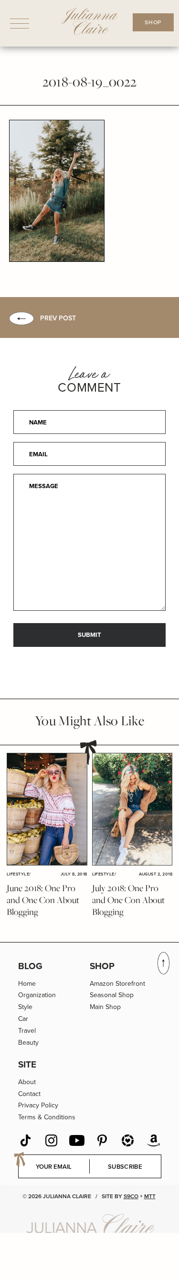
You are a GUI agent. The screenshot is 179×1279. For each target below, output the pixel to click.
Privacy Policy (38, 1105)
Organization (37, 995)
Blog (30, 966)
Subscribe (125, 1166)
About (27, 1082)
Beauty (28, 1043)
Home (27, 984)
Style (25, 1007)
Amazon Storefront (117, 984)
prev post (58, 318)
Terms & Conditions (46, 1117)
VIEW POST (46, 810)
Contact (29, 1094)
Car (23, 1019)
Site (27, 1064)
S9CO (131, 1196)
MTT (150, 1196)
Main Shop (105, 1007)
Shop (102, 966)
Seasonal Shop (112, 995)
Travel (27, 1031)
